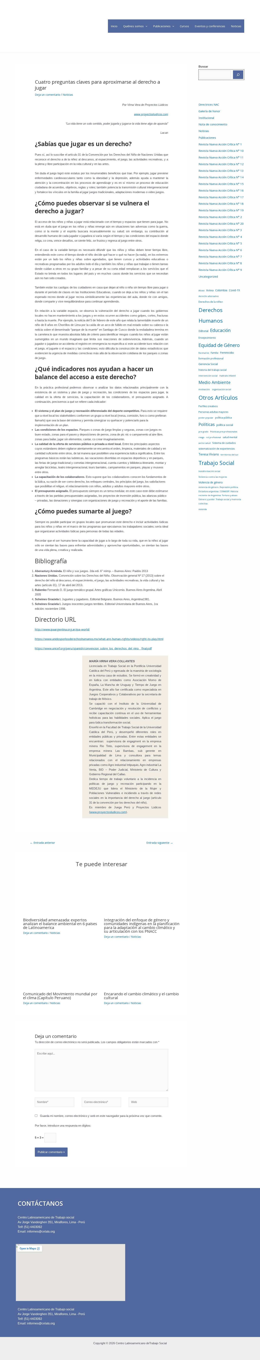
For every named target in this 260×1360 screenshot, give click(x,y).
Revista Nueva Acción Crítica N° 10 (221, 151)
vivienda (203, 509)
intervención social (208, 375)
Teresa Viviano (209, 454)
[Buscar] (238, 74)
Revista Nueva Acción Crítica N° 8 (220, 263)
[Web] (148, 1102)
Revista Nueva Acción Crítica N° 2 (220, 217)
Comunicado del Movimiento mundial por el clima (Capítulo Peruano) (60, 995)
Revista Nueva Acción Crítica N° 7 (220, 256)
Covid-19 (234, 290)
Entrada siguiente (159, 842)
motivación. (204, 389)
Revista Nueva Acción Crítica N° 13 (221, 171)
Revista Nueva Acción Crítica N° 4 (220, 237)
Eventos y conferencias (210, 26)
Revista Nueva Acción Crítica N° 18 (221, 203)
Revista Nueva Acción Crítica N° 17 (221, 197)
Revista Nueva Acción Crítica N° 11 (221, 157)
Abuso (202, 290)
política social (224, 425)
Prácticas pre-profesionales (223, 431)
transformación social (209, 471)
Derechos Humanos (211, 315)
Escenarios (204, 353)
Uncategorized (208, 276)
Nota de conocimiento (213, 124)
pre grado (203, 431)
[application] (145, 26)
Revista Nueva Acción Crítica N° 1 (220, 144)
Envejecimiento (207, 337)
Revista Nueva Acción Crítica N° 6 (220, 250)
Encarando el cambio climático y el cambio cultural (141, 995)
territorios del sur (229, 454)
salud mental (230, 437)
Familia (214, 352)
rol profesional (213, 437)
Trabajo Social (216, 462)
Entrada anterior (42, 842)
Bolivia (210, 290)
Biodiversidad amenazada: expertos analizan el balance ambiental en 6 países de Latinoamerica (60, 923)
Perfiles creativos (208, 406)
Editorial (203, 331)
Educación (220, 330)
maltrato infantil (227, 375)
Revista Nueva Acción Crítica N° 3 (220, 230)
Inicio (114, 26)
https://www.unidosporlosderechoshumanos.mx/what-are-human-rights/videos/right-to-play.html (99, 639)
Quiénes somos (133, 26)
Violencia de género (211, 482)
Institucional (206, 118)
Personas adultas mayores (213, 412)
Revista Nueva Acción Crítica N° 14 (221, 177)
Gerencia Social (208, 364)
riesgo (201, 437)
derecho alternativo (209, 296)
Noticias (236, 26)
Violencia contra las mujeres (213, 477)
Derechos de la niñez (211, 301)
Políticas (207, 424)
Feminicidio (227, 352)
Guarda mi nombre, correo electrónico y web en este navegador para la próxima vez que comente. (101, 1115)
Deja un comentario (47, 94)
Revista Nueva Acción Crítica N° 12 (221, 164)
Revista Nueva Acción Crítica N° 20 (221, 223)
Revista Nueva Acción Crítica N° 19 (221, 210)
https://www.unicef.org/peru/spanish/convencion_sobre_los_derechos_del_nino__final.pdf (93, 648)
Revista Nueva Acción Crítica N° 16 (221, 190)
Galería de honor (209, 111)
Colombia (221, 290)
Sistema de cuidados (224, 443)
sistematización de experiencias (217, 448)
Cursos (184, 26)
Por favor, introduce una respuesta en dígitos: (63, 1125)
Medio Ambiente (214, 382)
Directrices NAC (209, 104)
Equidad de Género (219, 345)
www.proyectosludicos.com (108, 812)
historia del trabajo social (213, 370)
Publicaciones (162, 26)
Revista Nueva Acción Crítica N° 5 (220, 243)
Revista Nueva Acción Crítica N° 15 (221, 184)
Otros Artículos (218, 397)
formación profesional (211, 358)
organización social (221, 389)
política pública (223, 417)
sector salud (205, 443)
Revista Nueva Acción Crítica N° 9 (220, 270)
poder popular (206, 417)
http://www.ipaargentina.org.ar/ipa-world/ (62, 629)
